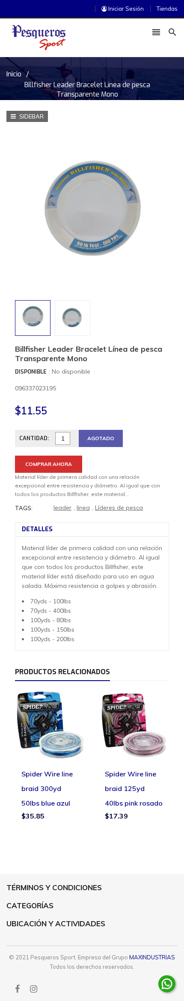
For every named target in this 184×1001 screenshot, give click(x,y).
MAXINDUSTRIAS (152, 957)
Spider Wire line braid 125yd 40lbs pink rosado (134, 788)
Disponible (31, 371)
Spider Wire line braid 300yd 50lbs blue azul (47, 788)
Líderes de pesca (119, 507)
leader (62, 507)
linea (83, 507)
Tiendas (167, 8)
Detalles (37, 529)
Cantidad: (34, 438)
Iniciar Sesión (125, 8)
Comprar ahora (48, 464)
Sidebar (31, 116)
